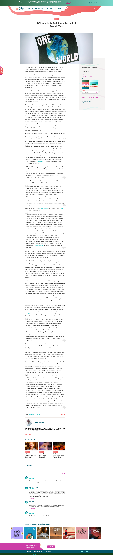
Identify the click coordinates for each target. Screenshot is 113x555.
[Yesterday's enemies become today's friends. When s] (69, 533)
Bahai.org (60, 2)
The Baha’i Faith (39, 8)
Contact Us (28, 551)
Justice (56, 18)
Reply (33, 484)
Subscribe (51, 546)
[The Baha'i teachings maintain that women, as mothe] (30, 533)
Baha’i (29, 137)
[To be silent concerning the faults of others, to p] (82, 533)
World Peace (38, 414)
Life (94, 81)
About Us (30, 8)
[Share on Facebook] (1, 69)
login (94, 8)
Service (85, 81)
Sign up (95, 106)
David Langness (39, 422)
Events (59, 8)
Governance (31, 414)
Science (94, 84)
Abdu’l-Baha (31, 314)
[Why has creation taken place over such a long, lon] (95, 533)
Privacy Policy (38, 551)
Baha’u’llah (41, 161)
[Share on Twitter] (1, 72)
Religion (85, 88)
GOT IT (68, 2)
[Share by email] (62, 414)
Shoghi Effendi (43, 208)
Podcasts (53, 8)
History (85, 84)
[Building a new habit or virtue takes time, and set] (43, 533)
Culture (94, 82)
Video (46, 8)
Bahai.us (58, 4)
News (85, 86)
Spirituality (94, 86)
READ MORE (28, 434)
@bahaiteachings (45, 524)
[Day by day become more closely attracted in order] (17, 533)
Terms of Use (47, 551)
